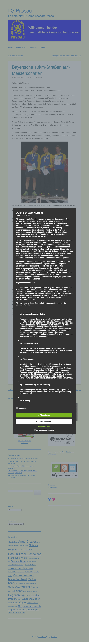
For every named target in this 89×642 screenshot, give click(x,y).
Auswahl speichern (44, 421)
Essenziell (23, 408)
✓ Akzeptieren (44, 415)
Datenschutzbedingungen (44, 430)
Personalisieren (44, 426)
